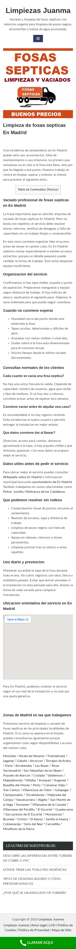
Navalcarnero (25, 799)
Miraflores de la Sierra (18, 829)
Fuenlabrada (56, 756)
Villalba (30, 780)
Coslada (39, 775)
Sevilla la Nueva (57, 819)
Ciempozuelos (13, 795)
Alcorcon (36, 761)
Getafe (22, 761)
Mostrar (53, 189)
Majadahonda (12, 780)
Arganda (60, 780)
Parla (9, 765)
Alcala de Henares (32, 756)
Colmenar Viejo (54, 785)
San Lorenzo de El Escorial (23, 814)
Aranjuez (45, 780)
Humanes (22, 804)
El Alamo (36, 819)
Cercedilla (53, 824)
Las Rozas (42, 765)
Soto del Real (33, 824)
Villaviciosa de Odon (37, 790)
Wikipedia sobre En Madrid (22, 477)
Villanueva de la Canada (49, 804)
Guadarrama (64, 809)
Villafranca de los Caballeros (45, 491)
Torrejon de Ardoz (58, 761)
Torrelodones (35, 795)
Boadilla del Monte (16, 785)
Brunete (8, 819)
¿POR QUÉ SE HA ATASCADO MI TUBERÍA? (34, 892)
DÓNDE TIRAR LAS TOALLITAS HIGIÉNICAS (35, 869)
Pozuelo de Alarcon (16, 775)
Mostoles (9, 756)
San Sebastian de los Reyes (43, 770)
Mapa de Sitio (61, 930)
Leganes (8, 761)
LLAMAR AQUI (40, 943)
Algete (42, 799)
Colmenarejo (12, 824)
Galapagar (62, 790)
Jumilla (18, 491)
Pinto (37, 785)
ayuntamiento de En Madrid (52, 482)
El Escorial (45, 809)
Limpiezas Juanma (38, 10)
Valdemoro (55, 775)
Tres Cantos (11, 790)
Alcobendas (23, 765)
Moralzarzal (53, 814)
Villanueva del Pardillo (19, 809)
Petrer (7, 491)
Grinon (22, 819)
